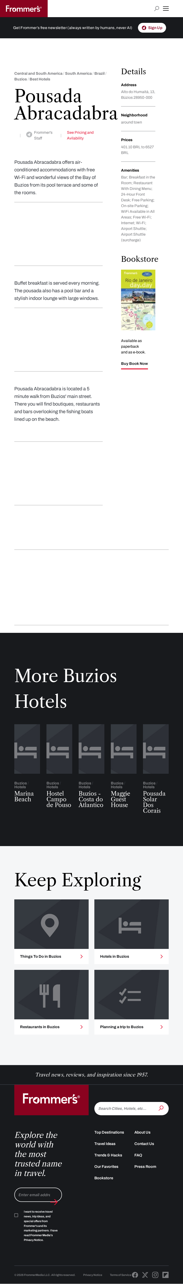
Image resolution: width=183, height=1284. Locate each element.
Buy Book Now (134, 364)
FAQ (138, 1155)
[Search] (161, 1108)
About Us (142, 1132)
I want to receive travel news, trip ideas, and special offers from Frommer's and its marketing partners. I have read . (41, 1226)
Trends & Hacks (108, 1155)
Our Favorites (106, 1167)
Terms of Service (120, 1275)
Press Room (145, 1167)
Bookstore (103, 1178)
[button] (166, 8)
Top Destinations (109, 1132)
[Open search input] (156, 8)
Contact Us (144, 1144)
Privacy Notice (92, 1275)
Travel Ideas (105, 1144)
